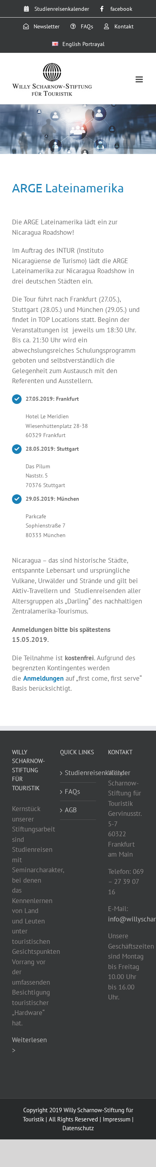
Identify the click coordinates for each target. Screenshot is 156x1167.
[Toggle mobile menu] (140, 79)
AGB (71, 809)
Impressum (116, 1119)
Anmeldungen (43, 678)
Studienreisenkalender (78, 772)
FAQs (72, 791)
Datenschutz (78, 1128)
